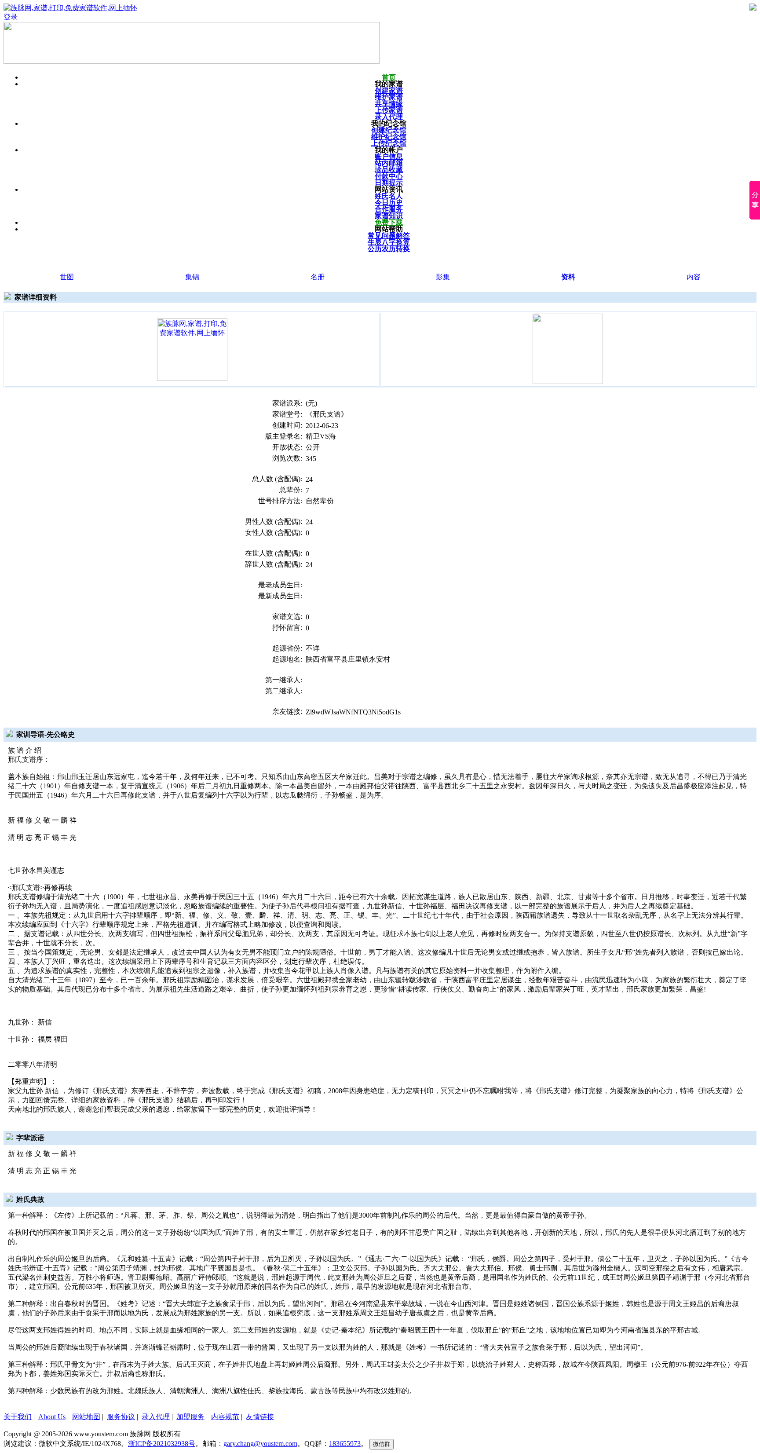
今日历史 (389, 202)
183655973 (345, 1443)
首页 (389, 77)
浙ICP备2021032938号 (161, 1443)
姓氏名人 (389, 196)
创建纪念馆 (388, 130)
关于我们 (18, 1416)
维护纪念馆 (388, 136)
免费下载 (389, 222)
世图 (67, 277)
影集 (443, 277)
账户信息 (389, 156)
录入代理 (389, 117)
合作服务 (389, 209)
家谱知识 (389, 216)
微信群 (381, 1444)
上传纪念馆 (388, 143)
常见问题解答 (389, 235)
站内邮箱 (389, 163)
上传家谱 (389, 110)
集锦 (192, 277)
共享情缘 (389, 103)
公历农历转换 (389, 249)
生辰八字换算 (389, 242)
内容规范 (225, 1416)
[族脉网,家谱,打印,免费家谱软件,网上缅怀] (192, 349)
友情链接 (260, 1416)
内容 (694, 277)
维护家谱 (389, 97)
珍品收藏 (389, 169)
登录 (11, 17)
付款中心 (389, 176)
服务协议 (121, 1416)
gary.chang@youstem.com (260, 1443)
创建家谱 (389, 90)
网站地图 (86, 1416)
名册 (318, 277)
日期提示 (389, 183)
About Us (52, 1416)
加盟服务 (190, 1416)
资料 (568, 277)
